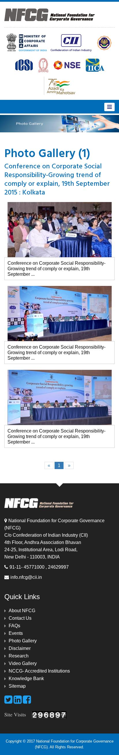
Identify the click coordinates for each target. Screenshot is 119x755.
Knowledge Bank (26, 678)
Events (16, 633)
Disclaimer (20, 648)
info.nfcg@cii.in (26, 577)
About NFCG (22, 610)
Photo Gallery (23, 640)
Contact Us (20, 618)
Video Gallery (23, 663)
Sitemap (17, 686)
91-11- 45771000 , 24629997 (39, 567)
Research (19, 655)
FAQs (14, 625)
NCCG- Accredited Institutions (39, 670)
